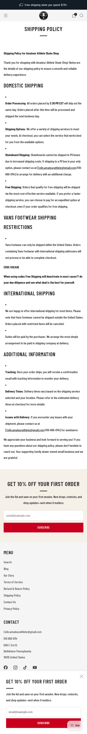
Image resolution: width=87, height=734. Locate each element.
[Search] (81, 15)
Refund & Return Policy (17, 588)
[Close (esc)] (81, 676)
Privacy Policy (11, 608)
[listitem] (43, 5)
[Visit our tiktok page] (25, 667)
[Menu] (6, 16)
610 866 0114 (10, 638)
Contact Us (10, 602)
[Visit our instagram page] (15, 667)
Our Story (9, 575)
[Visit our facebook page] (6, 667)
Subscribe (43, 723)
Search (8, 562)
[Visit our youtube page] (35, 667)
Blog (6, 569)
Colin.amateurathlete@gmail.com (23, 632)
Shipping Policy (12, 595)
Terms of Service (13, 582)
